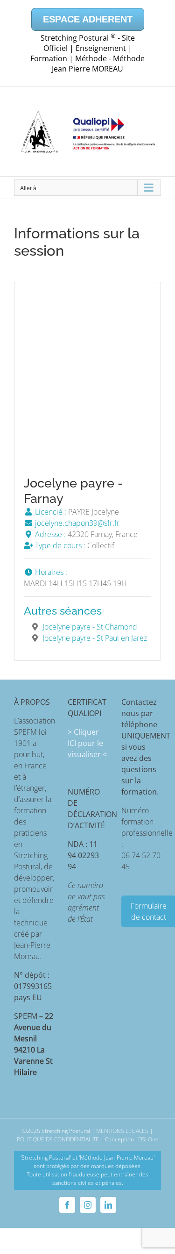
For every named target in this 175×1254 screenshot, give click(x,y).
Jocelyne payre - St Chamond (89, 627)
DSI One (148, 1139)
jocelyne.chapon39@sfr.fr (76, 523)
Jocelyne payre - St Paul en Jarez (94, 638)
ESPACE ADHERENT (88, 19)
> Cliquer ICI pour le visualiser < (87, 743)
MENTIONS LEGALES (122, 1131)
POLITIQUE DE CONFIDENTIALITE (58, 1139)
